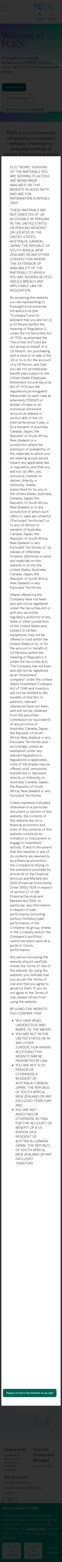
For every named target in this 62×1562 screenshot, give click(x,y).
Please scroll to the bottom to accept (29, 1393)
